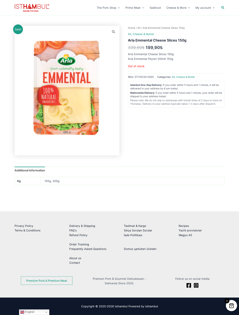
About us (75, 258)
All (139, 27)
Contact (74, 262)
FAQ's (73, 230)
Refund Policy (78, 235)
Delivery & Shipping (82, 226)
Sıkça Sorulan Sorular (138, 230)
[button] (118, 8)
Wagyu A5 (185, 235)
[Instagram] (196, 285)
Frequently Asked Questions (87, 249)
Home (131, 27)
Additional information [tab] (30, 170)
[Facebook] (188, 285)
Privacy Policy (24, 226)
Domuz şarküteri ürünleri (140, 249)
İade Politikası (133, 235)
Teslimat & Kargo (135, 226)
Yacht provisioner (190, 230)
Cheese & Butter (143, 34)
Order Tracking (79, 244)
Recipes (184, 226)
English (29, 311)
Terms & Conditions (27, 230)
